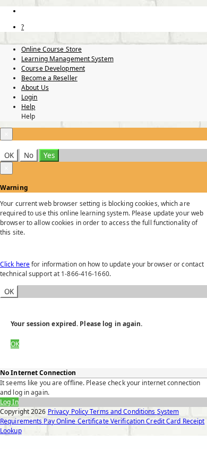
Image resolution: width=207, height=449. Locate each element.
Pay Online (60, 421)
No (28, 155)
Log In (9, 401)
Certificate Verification (111, 421)
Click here (15, 264)
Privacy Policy (69, 411)
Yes (49, 155)
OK (9, 155)
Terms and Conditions (123, 411)
